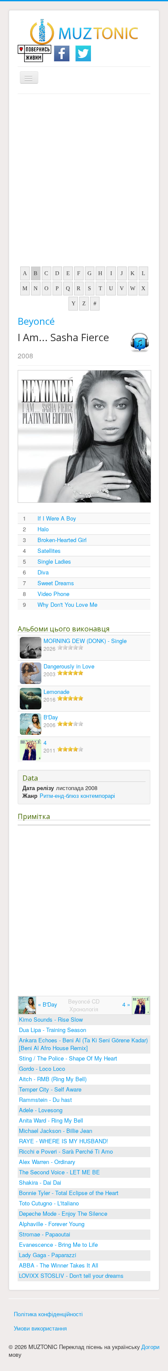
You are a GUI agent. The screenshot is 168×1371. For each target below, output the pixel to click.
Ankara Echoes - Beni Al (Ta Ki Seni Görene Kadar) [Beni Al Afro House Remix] (83, 1044)
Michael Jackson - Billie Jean (55, 1130)
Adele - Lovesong (40, 1110)
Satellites (49, 551)
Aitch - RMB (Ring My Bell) (53, 1079)
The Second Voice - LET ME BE (59, 1172)
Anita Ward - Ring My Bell (51, 1120)
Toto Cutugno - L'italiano (49, 1203)
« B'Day (46, 1004)
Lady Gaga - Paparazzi (47, 1255)
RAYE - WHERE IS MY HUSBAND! (63, 1141)
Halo (43, 529)
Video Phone (53, 594)
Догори (150, 1347)
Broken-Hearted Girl (62, 540)
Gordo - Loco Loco (42, 1068)
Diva (43, 572)
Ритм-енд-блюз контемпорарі (77, 795)
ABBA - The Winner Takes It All (58, 1265)
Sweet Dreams (55, 583)
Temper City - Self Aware (50, 1089)
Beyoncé (36, 320)
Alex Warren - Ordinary (47, 1162)
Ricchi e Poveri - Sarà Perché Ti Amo (66, 1151)
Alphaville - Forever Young (51, 1224)
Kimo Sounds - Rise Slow (51, 1019)
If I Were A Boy (56, 518)
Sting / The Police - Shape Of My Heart (68, 1058)
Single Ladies (54, 561)
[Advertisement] (84, 182)
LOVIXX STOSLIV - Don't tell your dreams (71, 1275)
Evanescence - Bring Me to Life (58, 1244)
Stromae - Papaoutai (44, 1234)
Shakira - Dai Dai (40, 1182)
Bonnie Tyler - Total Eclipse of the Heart (68, 1193)
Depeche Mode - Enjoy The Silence (63, 1213)
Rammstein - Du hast (45, 1099)
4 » (127, 1004)
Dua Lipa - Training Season (52, 1030)
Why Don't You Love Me (67, 605)
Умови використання (40, 1328)
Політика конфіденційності (48, 1314)
